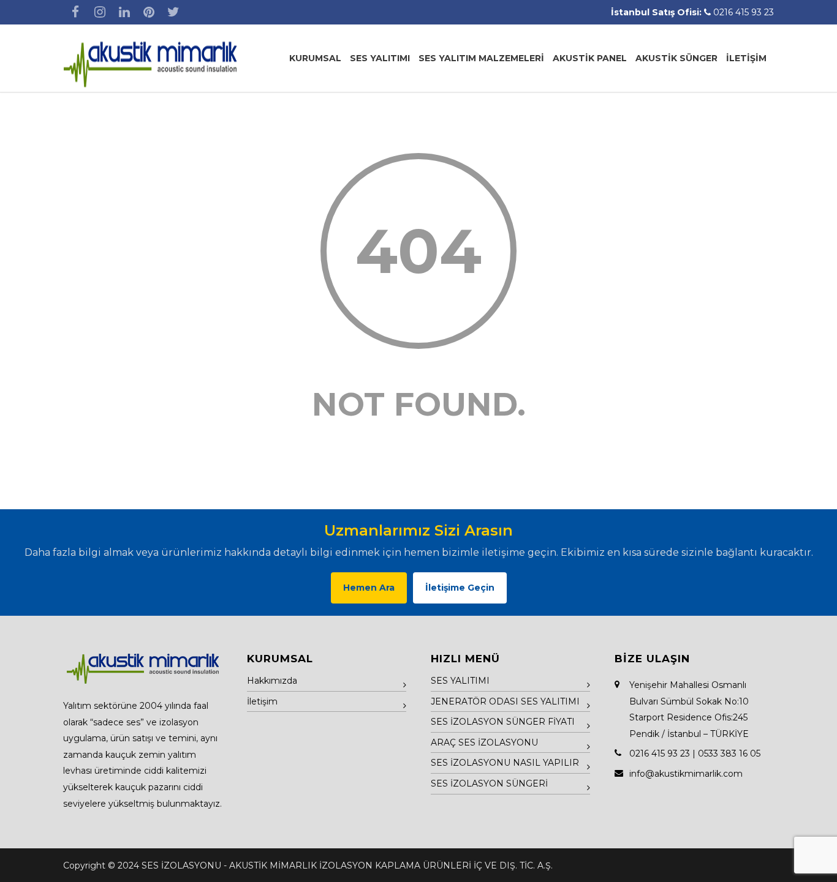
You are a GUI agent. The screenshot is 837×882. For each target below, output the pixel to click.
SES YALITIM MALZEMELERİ (481, 58)
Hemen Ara (369, 587)
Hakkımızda (272, 680)
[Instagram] (100, 12)
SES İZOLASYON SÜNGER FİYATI (503, 721)
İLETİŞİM (746, 58)
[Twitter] (173, 12)
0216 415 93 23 (743, 12)
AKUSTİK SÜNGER (676, 58)
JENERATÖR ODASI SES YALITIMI (505, 701)
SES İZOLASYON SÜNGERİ (489, 783)
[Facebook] (75, 12)
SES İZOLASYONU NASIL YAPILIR (505, 762)
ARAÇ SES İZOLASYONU (484, 742)
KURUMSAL (315, 58)
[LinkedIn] (124, 12)
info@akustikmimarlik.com (686, 773)
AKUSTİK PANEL (590, 58)
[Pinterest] (149, 12)
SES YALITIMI (380, 58)
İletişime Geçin (459, 587)
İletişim (262, 701)
